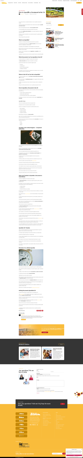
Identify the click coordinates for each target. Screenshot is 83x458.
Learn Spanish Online (46, 421)
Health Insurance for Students (60, 424)
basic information (27, 193)
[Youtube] (33, 424)
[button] (81, 449)
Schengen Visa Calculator (66, 0)
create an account (36, 208)
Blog (39, 2)
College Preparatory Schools (47, 415)
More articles (23, 319)
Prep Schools (15, 2)
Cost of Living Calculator (73, 0)
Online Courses (60, 0)
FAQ (78, 0)
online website (22, 294)
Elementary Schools (24, 2)
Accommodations (36, 2)
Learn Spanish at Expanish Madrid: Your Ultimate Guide (59, 39)
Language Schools (10, 2)
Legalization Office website (35, 287)
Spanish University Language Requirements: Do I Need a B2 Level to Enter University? (59, 32)
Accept (74, 455)
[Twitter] (32, 424)
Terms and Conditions (47, 391)
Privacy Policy (53, 391)
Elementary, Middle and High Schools (47, 418)
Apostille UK (21, 308)
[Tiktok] (37, 424)
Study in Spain (23, 10)
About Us (81, 0)
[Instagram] (35, 424)
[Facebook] (30, 424)
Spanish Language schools (46, 414)
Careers (57, 423)
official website (34, 160)
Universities (19, 2)
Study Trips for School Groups (47, 422)
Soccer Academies (30, 2)
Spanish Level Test (54, 0)
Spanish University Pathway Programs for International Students (59, 45)
